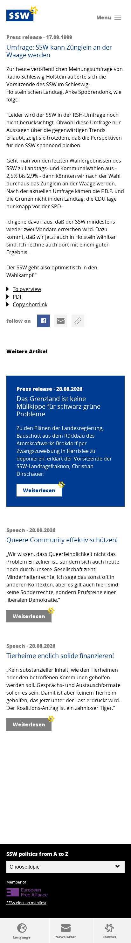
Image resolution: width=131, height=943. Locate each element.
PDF (17, 296)
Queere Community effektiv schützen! (62, 540)
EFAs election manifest (26, 902)
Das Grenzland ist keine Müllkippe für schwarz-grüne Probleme (58, 406)
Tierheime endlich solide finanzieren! (60, 656)
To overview (27, 289)
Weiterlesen (39, 490)
